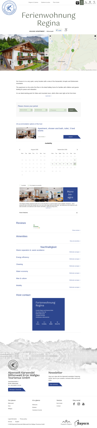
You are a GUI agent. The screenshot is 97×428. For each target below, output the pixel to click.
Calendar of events (37, 410)
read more (48, 96)
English (17, 421)
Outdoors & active (45, 2)
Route (57, 324)
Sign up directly (54, 384)
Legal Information (12, 419)
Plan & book (56, 2)
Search (71, 110)
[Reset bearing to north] (50, 43)
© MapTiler (82, 70)
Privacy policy (23, 419)
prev (46, 50)
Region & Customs (33, 2)
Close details (41, 136)
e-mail (44, 324)
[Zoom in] (50, 39)
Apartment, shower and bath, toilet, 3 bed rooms (56, 129)
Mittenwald (11, 403)
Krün (9, 406)
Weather (86, 3)
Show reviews (75, 230)
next (46, 54)
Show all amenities (74, 241)
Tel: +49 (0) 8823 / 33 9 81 (14, 385)
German (10, 421)
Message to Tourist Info (15, 389)
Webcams (90, 3)
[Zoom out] (50, 41)
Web (50, 324)
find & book (59, 403)
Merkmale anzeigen (74, 252)
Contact (59, 406)
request (70, 136)
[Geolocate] (95, 39)
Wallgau (10, 408)
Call (38, 324)
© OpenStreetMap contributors (91, 70)
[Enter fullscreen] (50, 36)
